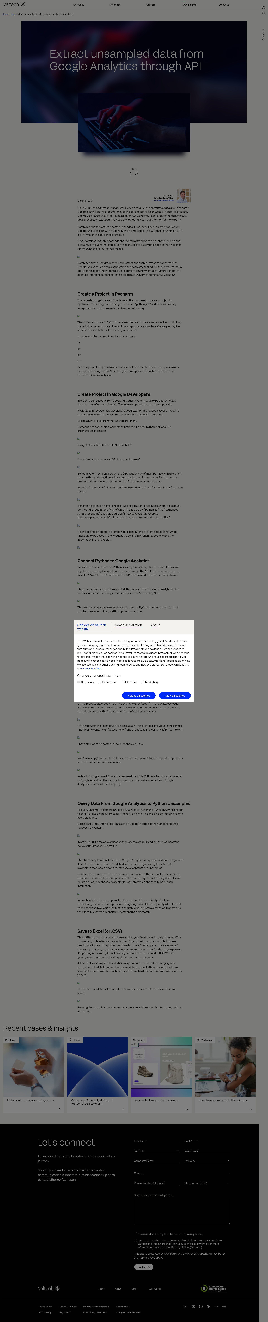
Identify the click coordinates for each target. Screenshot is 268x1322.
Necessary (87, 682)
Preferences (109, 682)
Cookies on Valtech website (91, 627)
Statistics (131, 682)
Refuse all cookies (139, 695)
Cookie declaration (128, 625)
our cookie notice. (91, 668)
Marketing (151, 682)
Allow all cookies (175, 695)
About (155, 625)
